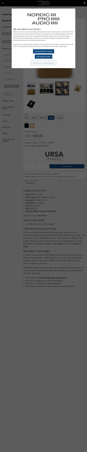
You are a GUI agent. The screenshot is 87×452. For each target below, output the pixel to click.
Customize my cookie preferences (43, 63)
